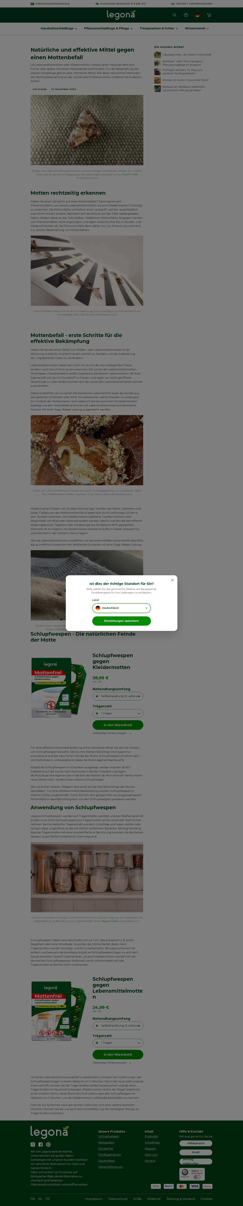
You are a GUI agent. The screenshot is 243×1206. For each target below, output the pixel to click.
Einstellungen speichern (121, 620)
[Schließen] (172, 580)
